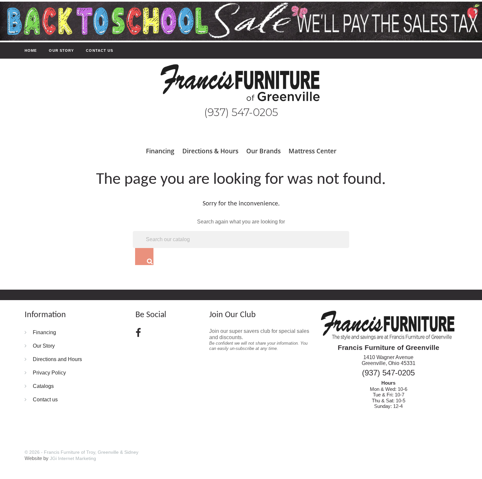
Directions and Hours (57, 359)
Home (31, 50)
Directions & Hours (210, 151)
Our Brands (263, 151)
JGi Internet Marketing (73, 458)
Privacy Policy (49, 372)
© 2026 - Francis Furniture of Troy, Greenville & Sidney (81, 452)
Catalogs (43, 386)
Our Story (61, 50)
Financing (160, 151)
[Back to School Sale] (241, 20)
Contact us (99, 50)
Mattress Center (312, 151)
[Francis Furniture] (241, 83)
